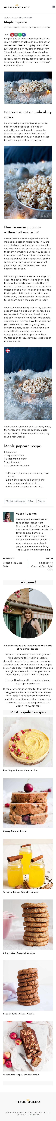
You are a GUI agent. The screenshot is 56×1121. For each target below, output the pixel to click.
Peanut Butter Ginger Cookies (19, 1014)
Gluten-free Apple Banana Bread (21, 1075)
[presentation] (28, 742)
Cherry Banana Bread (15, 831)
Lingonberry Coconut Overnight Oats (42, 564)
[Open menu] (53, 7)
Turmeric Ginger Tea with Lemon (20, 892)
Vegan (41, 501)
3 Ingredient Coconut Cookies (19, 953)
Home (6, 18)
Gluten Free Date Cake (12, 562)
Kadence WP (34, 1115)
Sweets (14, 18)
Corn (31, 501)
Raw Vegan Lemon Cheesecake (20, 771)
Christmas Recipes (15, 501)
